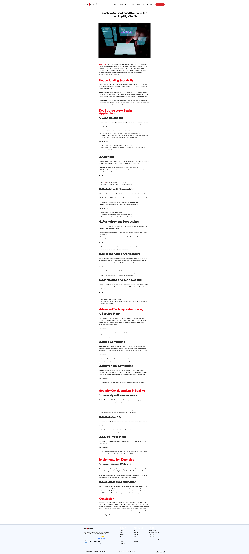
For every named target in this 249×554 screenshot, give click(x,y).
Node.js (136, 541)
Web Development (153, 530)
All (127, 19)
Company (115, 4)
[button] (123, 4)
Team (121, 532)
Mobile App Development (154, 532)
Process (139, 4)
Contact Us (122, 543)
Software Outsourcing (154, 539)
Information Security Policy (100, 551)
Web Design (151, 534)
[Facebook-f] (157, 551)
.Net (135, 530)
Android (136, 532)
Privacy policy (88, 551)
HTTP (104, 182)
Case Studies (131, 4)
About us (122, 530)
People (144, 4)
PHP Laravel (137, 539)
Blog (151, 4)
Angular (136, 534)
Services (122, 4)
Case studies (123, 539)
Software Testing (152, 536)
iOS (135, 536)
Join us (121, 541)
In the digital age (103, 64)
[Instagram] (161, 551)
